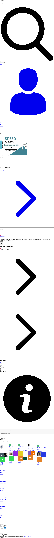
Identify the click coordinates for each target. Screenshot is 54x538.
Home (2, 159)
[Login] (27, 91)
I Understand (1, 537)
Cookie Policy (29, 536)
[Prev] (0, 465)
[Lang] (0, 61)
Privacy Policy (24, 536)
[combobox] (27, 4)
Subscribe (1, 533)
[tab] (27, 430)
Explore (3, 63)
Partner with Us (2, 62)
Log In (1, 64)
